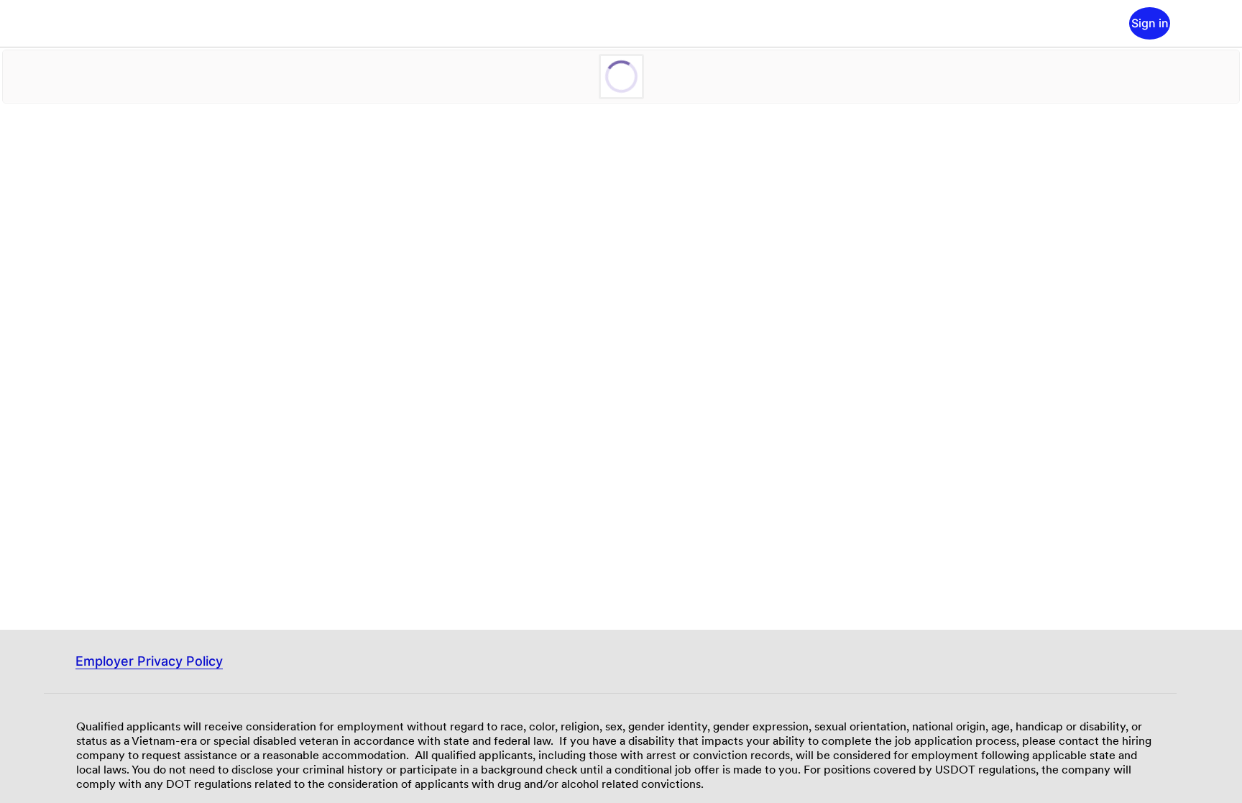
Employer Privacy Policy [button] (148, 675)
